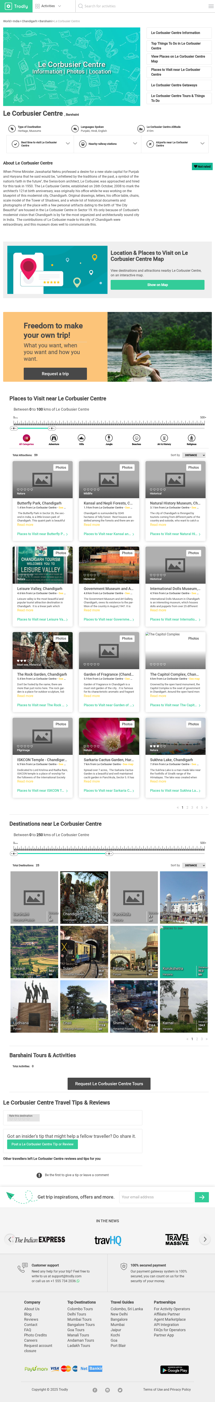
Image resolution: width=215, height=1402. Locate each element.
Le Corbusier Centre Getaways (174, 85)
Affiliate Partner (167, 1314)
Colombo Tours (80, 1309)
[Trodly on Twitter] (120, 1389)
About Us (31, 1309)
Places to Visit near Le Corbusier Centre (175, 72)
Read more (25, 525)
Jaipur (116, 1330)
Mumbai (118, 1325)
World (7, 21)
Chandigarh (29, 21)
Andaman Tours (80, 1340)
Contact (30, 1325)
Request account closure (38, 1348)
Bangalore (119, 1319)
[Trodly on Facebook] (95, 1389)
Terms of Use (153, 1390)
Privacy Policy (180, 1390)
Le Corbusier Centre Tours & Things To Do (178, 98)
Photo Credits (35, 1335)
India (16, 21)
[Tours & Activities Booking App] (149, 1370)
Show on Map (157, 285)
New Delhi (119, 1314)
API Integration (166, 1325)
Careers (30, 1340)
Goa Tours (75, 1330)
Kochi (115, 1335)
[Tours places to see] (16, 6)
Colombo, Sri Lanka (127, 1309)
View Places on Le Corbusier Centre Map (178, 58)
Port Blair (118, 1346)
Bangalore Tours (81, 1325)
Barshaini (45, 21)
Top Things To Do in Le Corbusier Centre (176, 45)
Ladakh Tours (78, 1346)
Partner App (164, 1335)
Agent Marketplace (170, 1319)
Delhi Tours (76, 1314)
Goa (114, 1340)
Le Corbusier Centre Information (175, 33)
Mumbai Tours (79, 1319)
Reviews (31, 1319)
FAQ (27, 1330)
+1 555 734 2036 (64, 1281)
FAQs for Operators (170, 1330)
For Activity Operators (172, 1309)
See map (64, 507)
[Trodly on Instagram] (107, 1389)
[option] (71, 66)
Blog (27, 1314)
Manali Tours (78, 1335)
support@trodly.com (66, 1276)
